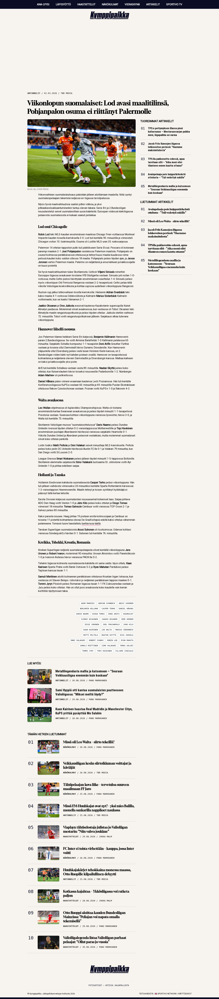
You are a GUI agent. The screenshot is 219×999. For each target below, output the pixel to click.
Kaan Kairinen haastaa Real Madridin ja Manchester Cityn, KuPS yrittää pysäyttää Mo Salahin (93, 711)
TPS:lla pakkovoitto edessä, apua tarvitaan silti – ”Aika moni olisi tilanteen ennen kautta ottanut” (166, 162)
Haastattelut (86, 4)
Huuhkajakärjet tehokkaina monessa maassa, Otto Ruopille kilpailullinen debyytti (97, 872)
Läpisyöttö (63, 4)
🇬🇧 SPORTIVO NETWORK (166, 994)
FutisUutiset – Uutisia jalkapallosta (108, 985)
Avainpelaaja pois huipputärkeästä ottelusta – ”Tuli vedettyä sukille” (166, 176)
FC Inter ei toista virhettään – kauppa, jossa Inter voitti (98, 851)
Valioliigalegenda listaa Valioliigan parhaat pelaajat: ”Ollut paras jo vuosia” (94, 940)
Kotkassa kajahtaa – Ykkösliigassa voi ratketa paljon (96, 893)
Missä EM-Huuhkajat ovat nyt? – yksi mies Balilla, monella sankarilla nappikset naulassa (98, 808)
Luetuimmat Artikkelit (156, 202)
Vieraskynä (132, 4)
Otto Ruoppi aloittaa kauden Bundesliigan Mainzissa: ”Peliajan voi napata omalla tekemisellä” (94, 917)
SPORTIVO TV (174, 4)
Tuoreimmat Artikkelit (157, 121)
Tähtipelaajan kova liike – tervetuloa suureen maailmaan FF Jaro (96, 787)
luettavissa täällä (91, 523)
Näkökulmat (110, 4)
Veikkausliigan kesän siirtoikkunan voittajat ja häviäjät (97, 765)
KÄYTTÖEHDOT (185, 994)
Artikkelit (153, 4)
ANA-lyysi (43, 4)
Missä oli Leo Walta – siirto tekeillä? (88, 742)
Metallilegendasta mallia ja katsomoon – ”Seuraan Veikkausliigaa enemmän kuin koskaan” (88, 673)
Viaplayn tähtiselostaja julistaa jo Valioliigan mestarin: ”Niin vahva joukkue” (95, 829)
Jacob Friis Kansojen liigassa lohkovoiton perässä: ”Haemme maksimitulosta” (165, 147)
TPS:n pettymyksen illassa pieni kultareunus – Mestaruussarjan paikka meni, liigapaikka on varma (169, 132)
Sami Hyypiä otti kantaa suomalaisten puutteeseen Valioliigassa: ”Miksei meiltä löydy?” (89, 692)
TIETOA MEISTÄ (146, 994)
